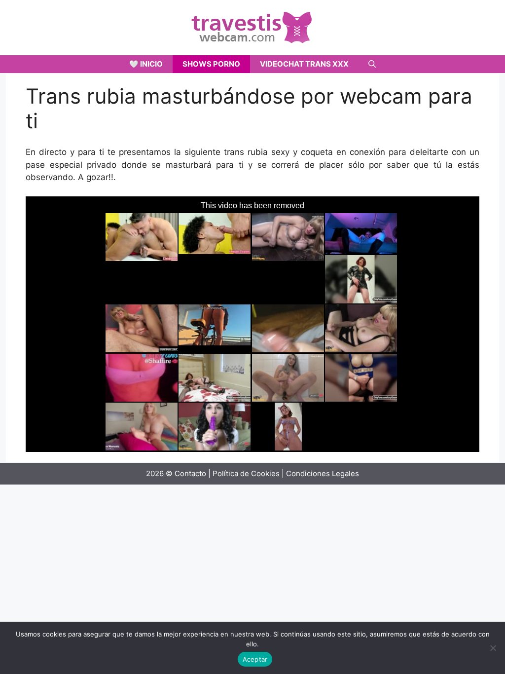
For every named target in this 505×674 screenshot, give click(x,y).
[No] (493, 648)
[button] (372, 64)
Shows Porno (211, 64)
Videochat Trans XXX (304, 64)
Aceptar (255, 659)
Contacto (190, 473)
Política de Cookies (246, 473)
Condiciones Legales (322, 473)
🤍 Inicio (146, 64)
